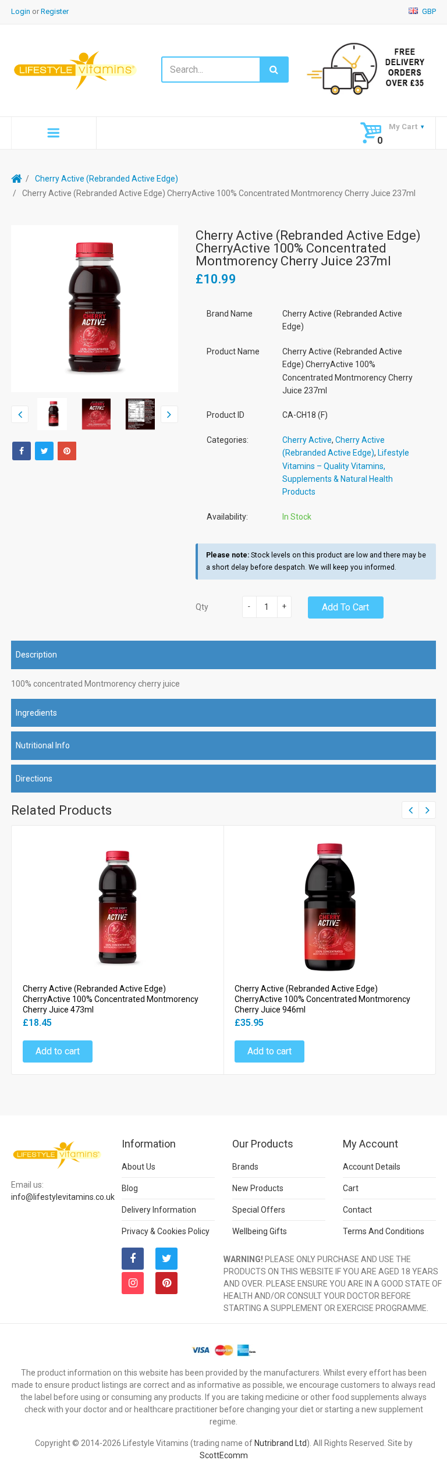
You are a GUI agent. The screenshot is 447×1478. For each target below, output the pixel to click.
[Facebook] (21, 451)
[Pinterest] (166, 1283)
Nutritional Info (43, 745)
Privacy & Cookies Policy (166, 1231)
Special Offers (258, 1209)
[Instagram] (133, 1283)
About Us (138, 1166)
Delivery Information (159, 1209)
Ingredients (36, 712)
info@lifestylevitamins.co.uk (63, 1197)
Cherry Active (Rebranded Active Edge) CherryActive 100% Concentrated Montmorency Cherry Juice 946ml (322, 999)
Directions (34, 778)
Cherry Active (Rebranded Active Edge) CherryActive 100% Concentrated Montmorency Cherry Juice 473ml (110, 999)
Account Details (371, 1166)
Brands (245, 1166)
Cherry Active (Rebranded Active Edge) (106, 178)
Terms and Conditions (383, 1231)
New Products (257, 1188)
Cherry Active (307, 440)
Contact (357, 1209)
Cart (351, 1188)
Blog (130, 1188)
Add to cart (345, 607)
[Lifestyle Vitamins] (76, 70)
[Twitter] (44, 451)
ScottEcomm (224, 1455)
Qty (202, 607)
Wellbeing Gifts (259, 1231)
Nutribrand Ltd (280, 1443)
